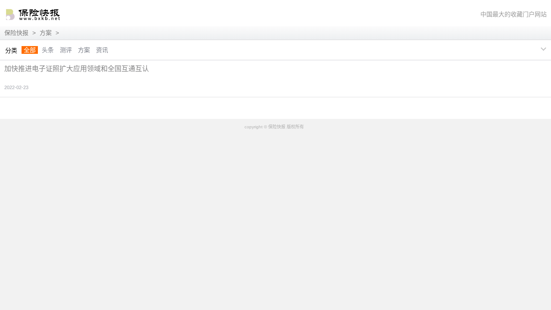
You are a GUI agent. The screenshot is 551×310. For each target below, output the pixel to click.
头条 (48, 49)
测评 (66, 49)
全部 (30, 49)
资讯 (102, 49)
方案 (46, 32)
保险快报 (16, 32)
